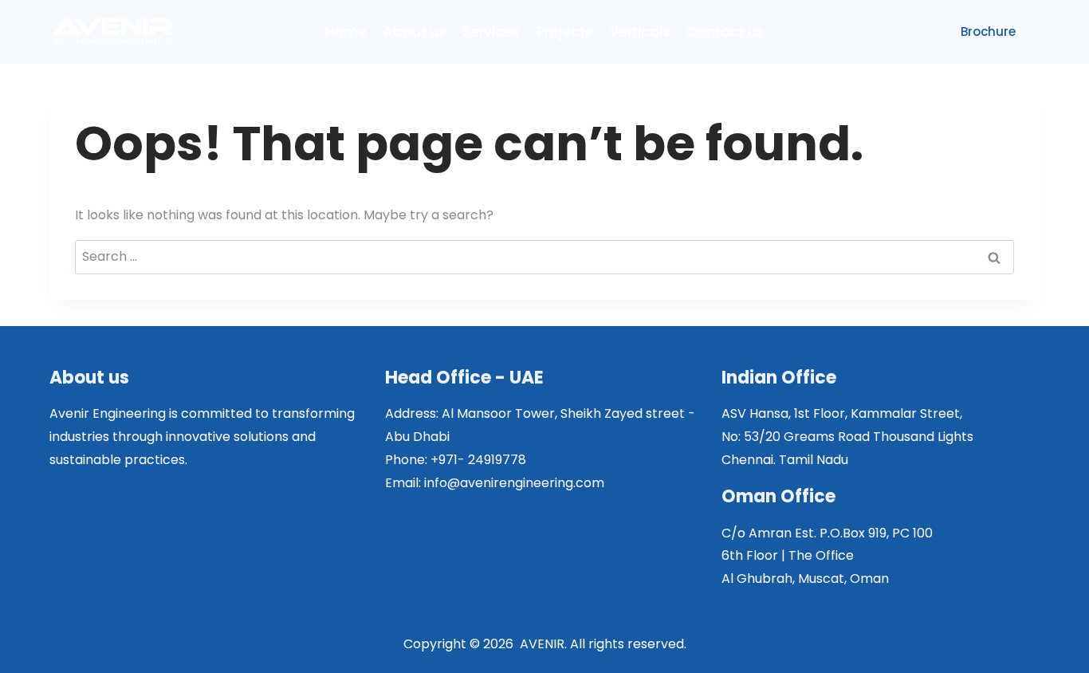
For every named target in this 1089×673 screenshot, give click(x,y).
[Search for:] (544, 256)
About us (414, 31)
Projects (564, 31)
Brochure (988, 31)
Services (491, 31)
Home (346, 31)
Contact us (725, 31)
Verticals (639, 31)
